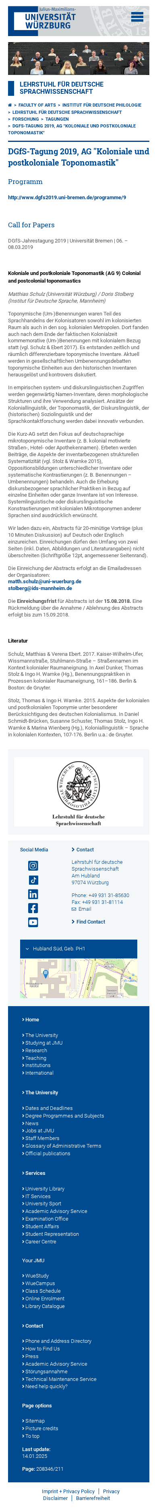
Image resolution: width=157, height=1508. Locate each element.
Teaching (35, 1058)
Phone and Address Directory (58, 1341)
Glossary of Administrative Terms (63, 1146)
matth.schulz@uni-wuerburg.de (44, 581)
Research (36, 1050)
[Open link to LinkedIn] (29, 894)
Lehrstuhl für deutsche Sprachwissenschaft (61, 88)
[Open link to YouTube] (29, 923)
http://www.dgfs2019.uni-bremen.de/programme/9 (67, 197)
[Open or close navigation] (137, 17)
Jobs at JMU (39, 1131)
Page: (28, 1469)
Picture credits (41, 1428)
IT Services (38, 1196)
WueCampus (40, 1283)
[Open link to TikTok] (29, 880)
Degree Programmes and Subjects (64, 1116)
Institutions (38, 1065)
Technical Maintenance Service (61, 1379)
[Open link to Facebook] (29, 909)
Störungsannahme (46, 1372)
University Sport (43, 1204)
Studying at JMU (44, 1043)
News (32, 1123)
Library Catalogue (45, 1306)
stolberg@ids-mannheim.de (40, 588)
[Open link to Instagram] (29, 866)
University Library (44, 1189)
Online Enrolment (44, 1299)
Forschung (25, 119)
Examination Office (46, 1219)
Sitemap (35, 1421)
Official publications (47, 1153)
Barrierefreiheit (93, 1498)
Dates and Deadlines (49, 1108)
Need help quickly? (46, 1386)
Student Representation (52, 1234)
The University (41, 1035)
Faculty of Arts (37, 105)
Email (84, 909)
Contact (85, 850)
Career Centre (40, 1242)
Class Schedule (43, 1291)
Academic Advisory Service (56, 1211)
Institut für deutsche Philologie (101, 105)
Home (32, 1020)
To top (32, 1436)
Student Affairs (42, 1226)
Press (32, 1356)
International (39, 1073)
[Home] (10, 105)
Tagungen (57, 119)
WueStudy (37, 1276)
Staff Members (42, 1138)
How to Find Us (42, 1349)
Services (35, 1173)
